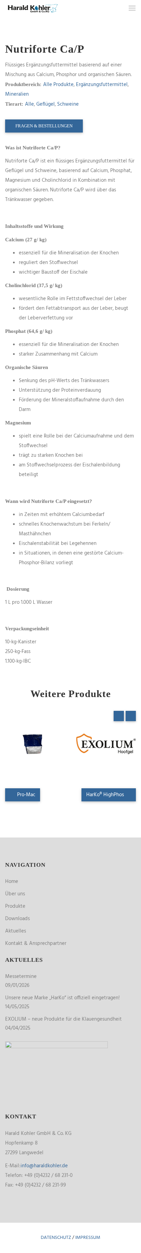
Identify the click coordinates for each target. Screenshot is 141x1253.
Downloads (17, 919)
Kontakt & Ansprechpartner (35, 943)
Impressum (87, 1238)
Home (11, 881)
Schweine (68, 104)
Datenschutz (56, 1238)
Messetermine (21, 976)
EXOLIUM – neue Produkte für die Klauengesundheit (63, 1019)
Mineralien (17, 94)
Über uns (15, 894)
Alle (29, 104)
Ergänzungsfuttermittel (102, 85)
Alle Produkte (58, 85)
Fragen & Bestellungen (44, 125)
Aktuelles (15, 931)
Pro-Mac (25, 795)
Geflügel (45, 104)
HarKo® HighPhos (105, 795)
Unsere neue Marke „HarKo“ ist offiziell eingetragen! (62, 998)
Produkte (15, 906)
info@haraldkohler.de (44, 1166)
